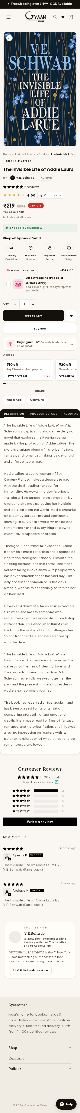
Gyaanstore (32, 1105)
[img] (13, 849)
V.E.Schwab (34, 933)
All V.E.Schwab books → (30, 970)
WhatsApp (14, 399)
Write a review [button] (40, 821)
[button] (8, 17)
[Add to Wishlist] (71, 315)
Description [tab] (14, 413)
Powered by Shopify (53, 1105)
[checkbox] (40, 283)
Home (7, 154)
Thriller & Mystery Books (31, 154)
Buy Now (40, 328)
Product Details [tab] (43, 413)
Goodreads (51, 195)
